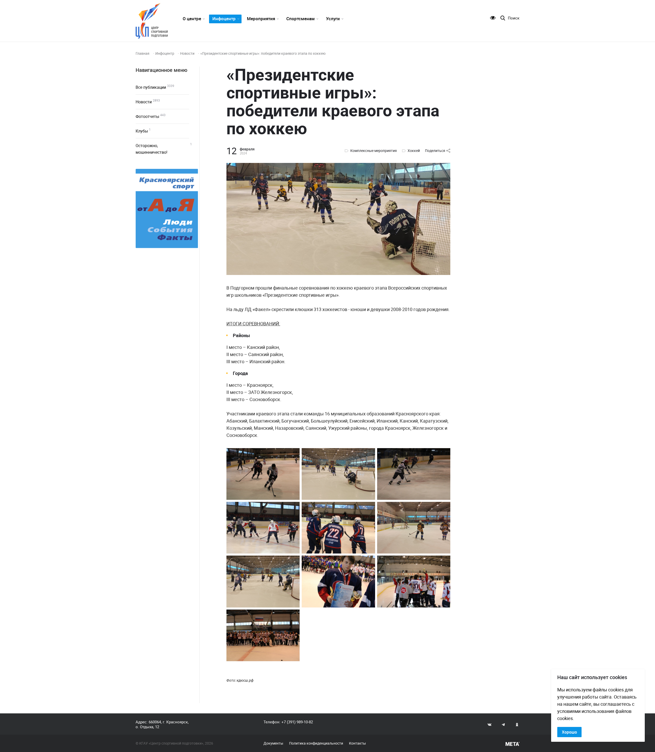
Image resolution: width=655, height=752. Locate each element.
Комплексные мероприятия (373, 151)
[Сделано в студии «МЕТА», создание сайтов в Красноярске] (512, 744)
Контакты (357, 743)
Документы (273, 743)
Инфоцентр (224, 18)
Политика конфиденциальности (316, 743)
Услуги (333, 18)
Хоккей (414, 151)
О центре (192, 18)
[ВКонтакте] (489, 724)
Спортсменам (300, 18)
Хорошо (569, 732)
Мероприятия (261, 18)
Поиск (513, 18)
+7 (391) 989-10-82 (297, 721)
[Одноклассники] (517, 724)
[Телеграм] (503, 724)
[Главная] (152, 21)
